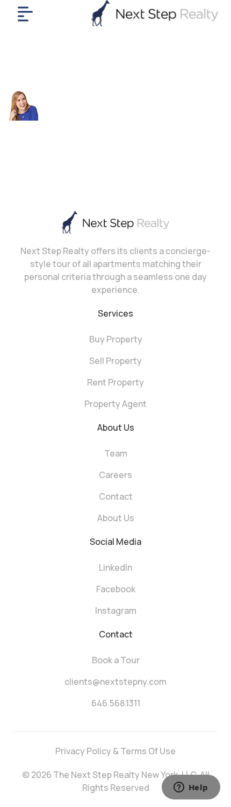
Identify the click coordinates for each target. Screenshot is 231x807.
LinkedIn (115, 567)
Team (115, 453)
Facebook (115, 589)
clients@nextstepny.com (115, 681)
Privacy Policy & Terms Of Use (115, 751)
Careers (115, 475)
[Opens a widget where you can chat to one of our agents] (190, 788)
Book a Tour (116, 660)
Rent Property (115, 382)
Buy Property (115, 339)
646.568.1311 (115, 703)
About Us (115, 518)
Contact (116, 496)
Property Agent (115, 404)
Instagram (115, 610)
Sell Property (115, 361)
